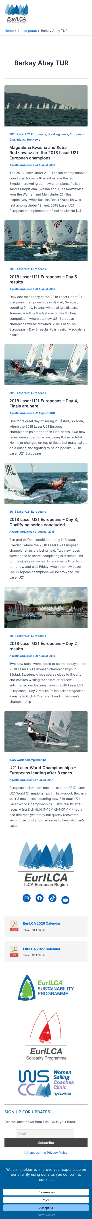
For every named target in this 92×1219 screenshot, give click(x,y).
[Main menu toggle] (83, 13)
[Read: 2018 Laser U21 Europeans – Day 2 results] (46, 607)
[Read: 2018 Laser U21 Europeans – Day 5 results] (46, 240)
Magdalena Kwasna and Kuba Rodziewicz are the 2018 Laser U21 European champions (43, 152)
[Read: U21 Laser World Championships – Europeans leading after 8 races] (46, 731)
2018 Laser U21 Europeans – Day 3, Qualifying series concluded (43, 522)
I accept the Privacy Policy (47, 1152)
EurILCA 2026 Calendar (42, 923)
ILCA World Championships (27, 760)
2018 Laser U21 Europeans (27, 134)
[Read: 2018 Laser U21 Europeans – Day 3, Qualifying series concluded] (46, 483)
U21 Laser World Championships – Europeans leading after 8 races (42, 770)
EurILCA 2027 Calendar (41, 949)
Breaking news (58, 134)
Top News (33, 139)
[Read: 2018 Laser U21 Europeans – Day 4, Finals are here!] (46, 364)
